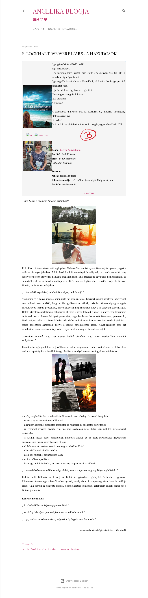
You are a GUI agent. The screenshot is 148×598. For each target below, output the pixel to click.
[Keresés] (124, 10)
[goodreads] (41, 135)
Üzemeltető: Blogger (77, 580)
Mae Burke (87, 587)
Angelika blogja (61, 11)
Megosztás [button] (27, 544)
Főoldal (39, 29)
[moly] (31, 135)
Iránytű (54, 29)
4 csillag (43, 549)
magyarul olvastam (69, 549)
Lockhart (53, 549)
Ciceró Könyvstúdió (70, 150)
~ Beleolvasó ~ (88, 193)
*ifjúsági (34, 549)
